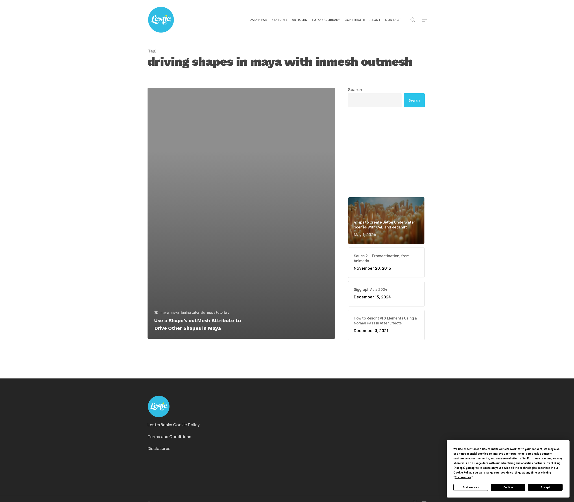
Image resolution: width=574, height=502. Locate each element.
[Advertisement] (386, 152)
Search (355, 89)
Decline (508, 487)
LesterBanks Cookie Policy (174, 424)
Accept (545, 487)
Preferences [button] (463, 477)
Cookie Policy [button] (462, 472)
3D (156, 312)
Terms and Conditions (169, 436)
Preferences (471, 487)
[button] (424, 19)
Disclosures (159, 448)
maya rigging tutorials (188, 312)
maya (165, 312)
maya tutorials (218, 312)
